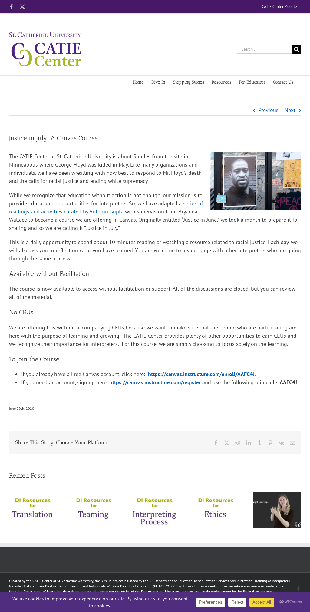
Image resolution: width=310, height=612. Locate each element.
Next (290, 110)
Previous (269, 110)
